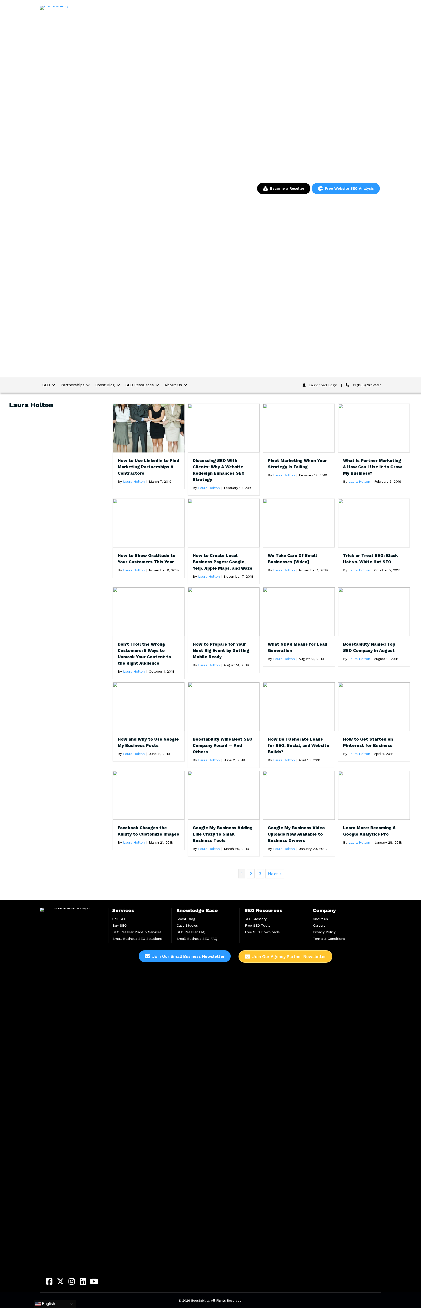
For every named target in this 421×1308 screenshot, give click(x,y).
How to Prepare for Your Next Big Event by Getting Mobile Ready (221, 650)
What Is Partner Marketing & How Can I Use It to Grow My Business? (372, 467)
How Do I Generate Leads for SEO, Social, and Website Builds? (298, 745)
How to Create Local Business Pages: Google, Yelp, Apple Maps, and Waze (222, 562)
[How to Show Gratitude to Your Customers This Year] (148, 522)
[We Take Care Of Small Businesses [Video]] (299, 522)
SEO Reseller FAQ (191, 932)
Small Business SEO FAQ (197, 939)
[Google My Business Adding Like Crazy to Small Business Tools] (223, 795)
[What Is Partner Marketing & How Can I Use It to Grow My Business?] (374, 427)
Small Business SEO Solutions (137, 939)
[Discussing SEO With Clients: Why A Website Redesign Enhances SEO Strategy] (223, 427)
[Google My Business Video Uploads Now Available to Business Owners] (299, 795)
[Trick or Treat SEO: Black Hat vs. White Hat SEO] (374, 522)
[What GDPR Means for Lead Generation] (299, 611)
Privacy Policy (324, 932)
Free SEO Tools (257, 925)
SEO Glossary (256, 919)
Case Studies (187, 925)
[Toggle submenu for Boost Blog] (118, 385)
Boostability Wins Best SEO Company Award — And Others (222, 745)
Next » (275, 873)
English (48, 1304)
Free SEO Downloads (262, 932)
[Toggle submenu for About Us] (185, 385)
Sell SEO (119, 919)
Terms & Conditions (329, 939)
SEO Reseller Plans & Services (137, 932)
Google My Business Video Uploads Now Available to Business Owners (296, 834)
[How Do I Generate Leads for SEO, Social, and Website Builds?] (299, 706)
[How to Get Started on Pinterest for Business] (374, 706)
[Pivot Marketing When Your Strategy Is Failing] (299, 427)
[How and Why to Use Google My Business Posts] (148, 706)
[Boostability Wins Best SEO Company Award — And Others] (223, 706)
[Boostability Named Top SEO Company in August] (374, 611)
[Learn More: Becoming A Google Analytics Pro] (374, 795)
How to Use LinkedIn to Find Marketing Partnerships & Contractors (148, 467)
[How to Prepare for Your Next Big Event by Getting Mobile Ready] (223, 611)
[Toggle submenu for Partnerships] (88, 385)
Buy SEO (120, 925)
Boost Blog (185, 919)
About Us (320, 919)
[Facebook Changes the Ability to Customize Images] (148, 795)
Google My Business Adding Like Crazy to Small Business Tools (222, 834)
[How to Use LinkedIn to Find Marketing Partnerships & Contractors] (148, 427)
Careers (319, 925)
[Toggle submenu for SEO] (53, 385)
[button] (49, 1281)
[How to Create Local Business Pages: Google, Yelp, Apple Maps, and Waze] (223, 522)
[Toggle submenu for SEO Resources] (157, 385)
